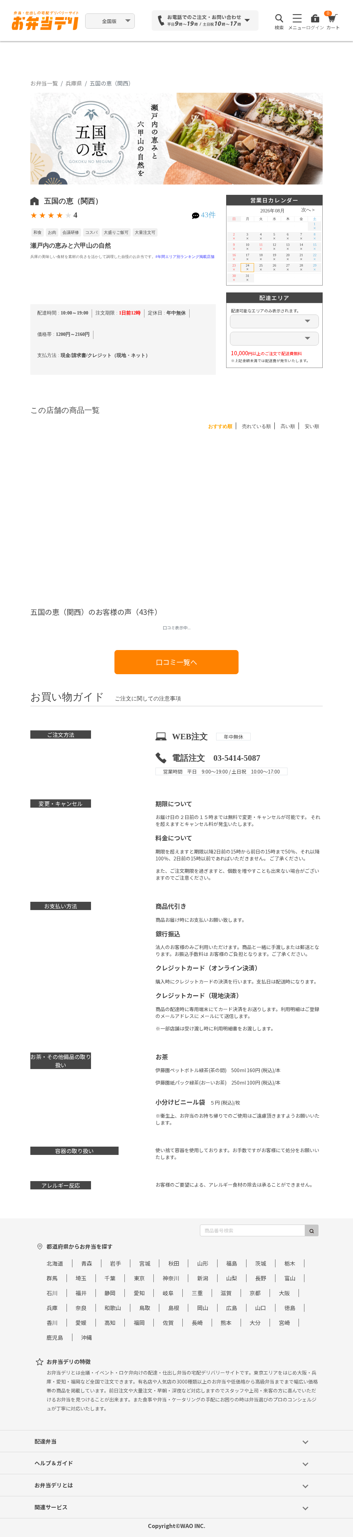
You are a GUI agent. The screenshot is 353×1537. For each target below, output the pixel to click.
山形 (202, 1263)
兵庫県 (73, 83)
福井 (81, 1293)
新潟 (202, 1278)
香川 (52, 1322)
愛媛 (81, 1322)
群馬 (52, 1278)
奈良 (81, 1308)
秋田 (173, 1263)
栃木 (289, 1263)
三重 (197, 1293)
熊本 (226, 1322)
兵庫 (52, 1308)
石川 (52, 1293)
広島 (231, 1308)
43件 (208, 215)
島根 (173, 1308)
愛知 (139, 1293)
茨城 (260, 1263)
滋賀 (226, 1293)
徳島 (289, 1308)
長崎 (197, 1322)
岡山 (202, 1308)
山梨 (231, 1278)
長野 (260, 1278)
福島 (231, 1263)
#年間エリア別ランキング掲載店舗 (184, 256)
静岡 (109, 1293)
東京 (139, 1278)
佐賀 (168, 1322)
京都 (255, 1293)
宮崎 (284, 1322)
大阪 (284, 1293)
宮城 (144, 1263)
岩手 (115, 1263)
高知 (109, 1322)
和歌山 (112, 1308)
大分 (255, 1322)
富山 (289, 1278)
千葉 (109, 1278)
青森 (86, 1263)
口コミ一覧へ (176, 662)
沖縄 (86, 1337)
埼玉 (81, 1278)
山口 (260, 1308)
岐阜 (168, 1293)
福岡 (139, 1322)
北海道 (55, 1263)
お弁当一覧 (44, 83)
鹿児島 (55, 1337)
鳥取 (144, 1308)
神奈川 (171, 1278)
